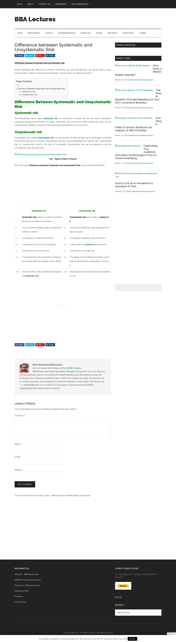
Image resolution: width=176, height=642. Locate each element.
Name (18, 444)
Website (18, 470)
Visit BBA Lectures (87, 633)
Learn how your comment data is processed (70, 495)
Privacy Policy (20, 602)
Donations (19, 596)
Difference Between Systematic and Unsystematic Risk (41, 88)
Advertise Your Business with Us (28, 580)
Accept (132, 639)
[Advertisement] (114, 18)
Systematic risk (28, 92)
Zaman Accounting (57, 371)
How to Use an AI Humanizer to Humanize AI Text (134, 185)
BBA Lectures (35, 19)
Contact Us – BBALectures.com (27, 585)
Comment (20, 415)
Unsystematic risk (29, 95)
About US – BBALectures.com (27, 574)
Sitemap (118, 597)
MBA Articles (38, 371)
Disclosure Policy (22, 591)
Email (18, 457)
